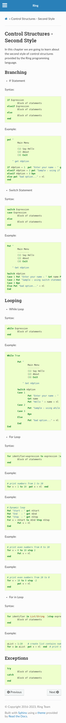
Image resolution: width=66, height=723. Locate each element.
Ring (35, 5)
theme (41, 712)
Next (52, 692)
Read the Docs (18, 716)
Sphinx (22, 712)
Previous (16, 692)
